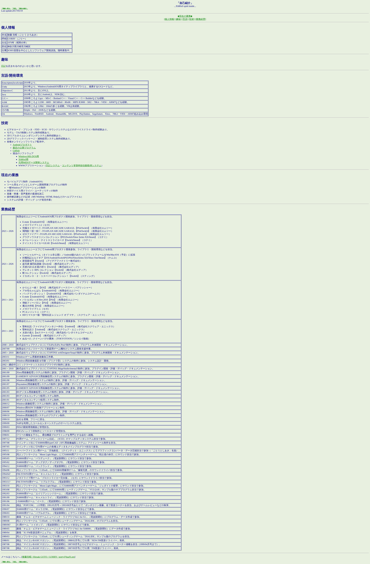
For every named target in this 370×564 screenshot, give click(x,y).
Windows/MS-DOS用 (28, 156)
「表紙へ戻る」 (6, 8)
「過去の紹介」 (23, 8)
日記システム (53, 165)
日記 (3, 66)
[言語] (185, 19)
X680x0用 (23, 159)
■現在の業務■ (185, 16)
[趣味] (178, 19)
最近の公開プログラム (24, 147)
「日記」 (14, 8)
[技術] (192, 19)
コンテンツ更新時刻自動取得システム (81, 165)
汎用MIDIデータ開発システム (33, 162)
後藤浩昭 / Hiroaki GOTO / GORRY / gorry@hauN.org (48, 557)
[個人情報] (169, 19)
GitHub (16, 150)
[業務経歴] (200, 19)
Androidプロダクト (22, 144)
